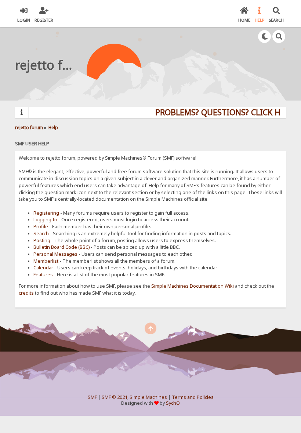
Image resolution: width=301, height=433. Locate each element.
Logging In (45, 219)
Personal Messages (55, 254)
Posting (41, 240)
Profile (40, 226)
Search (41, 233)
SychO (173, 403)
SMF (92, 397)
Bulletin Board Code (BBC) (61, 247)
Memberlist (45, 261)
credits (26, 293)
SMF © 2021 (114, 397)
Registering (46, 213)
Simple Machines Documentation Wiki (192, 286)
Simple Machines (148, 397)
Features (43, 275)
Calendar (43, 268)
